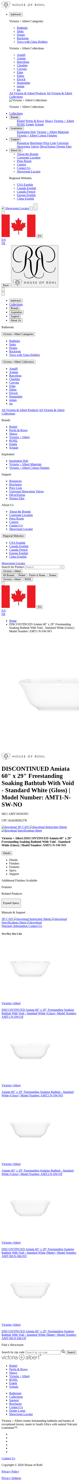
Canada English (26, 188)
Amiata (21, 58)
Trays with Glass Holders (32, 41)
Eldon (20, 75)
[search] (42, 567)
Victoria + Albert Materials (53, 132)
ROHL (21, 124)
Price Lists (49, 143)
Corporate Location (28, 157)
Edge (20, 72)
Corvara (22, 68)
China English (25, 198)
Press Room (24, 161)
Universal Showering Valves (26, 491)
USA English (25, 184)
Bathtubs (22, 27)
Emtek (30, 124)
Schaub (39, 124)
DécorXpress (48, 146)
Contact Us (23, 168)
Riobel (21, 121)
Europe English (26, 195)
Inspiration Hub (26, 132)
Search (71, 1352)
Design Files (64, 146)
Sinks (20, 31)
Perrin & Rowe (35, 121)
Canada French (26, 191)
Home (13, 620)
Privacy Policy (10, 1471)
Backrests (23, 38)
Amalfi (21, 55)
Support (15, 139)
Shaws (49, 121)
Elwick (21, 79)
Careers (21, 164)
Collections (16, 113)
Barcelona (23, 62)
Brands (15, 117)
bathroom (16, 14)
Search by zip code (13, 1352)
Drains (21, 34)
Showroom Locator (28, 171)
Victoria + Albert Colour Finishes (37, 135)
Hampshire (23, 82)
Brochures (36, 143)
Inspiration (16, 128)
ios (18, 89)
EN (39, 236)
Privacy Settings (11, 1478)
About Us (16, 150)
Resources (23, 143)
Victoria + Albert (64, 121)
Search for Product (13, 567)
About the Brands (27, 154)
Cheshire (22, 65)
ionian (20, 86)
